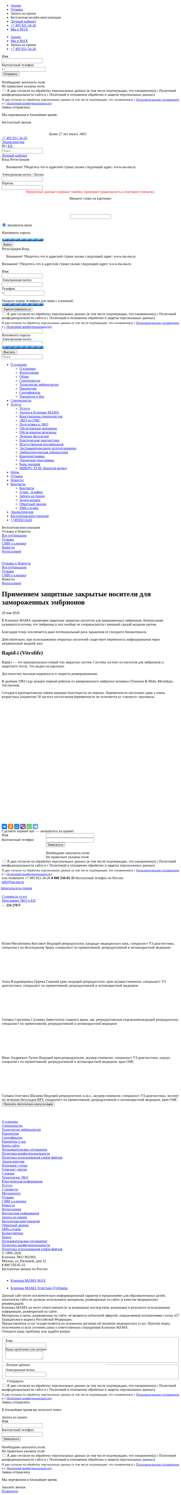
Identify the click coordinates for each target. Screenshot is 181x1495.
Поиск (6, 1237)
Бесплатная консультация (21, 1221)
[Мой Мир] (16, 826)
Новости (8, 547)
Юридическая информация (22, 1181)
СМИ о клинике (14, 543)
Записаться (11, 1439)
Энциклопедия (13, 142)
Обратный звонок (15, 1225)
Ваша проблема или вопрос (26, 1349)
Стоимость (10, 1189)
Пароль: (8, 183)
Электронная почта (19, 1370)
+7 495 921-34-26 (23, 25)
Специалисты (12, 1125)
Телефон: (8, 289)
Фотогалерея (11, 551)
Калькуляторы (12, 1233)
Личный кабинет (14, 155)
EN (10, 146)
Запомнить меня (19, 225)
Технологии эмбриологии (21, 1129)
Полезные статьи (14, 1165)
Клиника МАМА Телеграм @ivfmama (39, 1288)
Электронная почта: (17, 280)
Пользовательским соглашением (157, 99)
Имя (5, 56)
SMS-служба (11, 1229)
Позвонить (10, 1491)
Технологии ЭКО (15, 1177)
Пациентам (10, 1133)
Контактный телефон (18, 65)
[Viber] (23, 826)
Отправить (11, 74)
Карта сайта (11, 1145)
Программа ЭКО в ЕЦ (19, 900)
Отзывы (17, 9)
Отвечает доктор (14, 1169)
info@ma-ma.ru (13, 882)
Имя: (5, 271)
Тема (9, 1341)
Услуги (7, 1185)
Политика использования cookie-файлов (32, 1157)
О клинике (10, 1121)
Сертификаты (12, 1137)
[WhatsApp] (29, 826)
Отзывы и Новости (16, 563)
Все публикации (14, 535)
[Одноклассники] (10, 826)
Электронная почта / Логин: (23, 174)
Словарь (8, 1173)
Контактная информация (20, 1213)
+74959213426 (21, 520)
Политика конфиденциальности (26, 1153)
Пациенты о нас (14, 1141)
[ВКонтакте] (4, 826)
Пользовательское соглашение (24, 1149)
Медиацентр (11, 1193)
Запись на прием (14, 1217)
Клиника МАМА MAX (28, 1280)
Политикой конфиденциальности (29, 103)
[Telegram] (35, 826)
